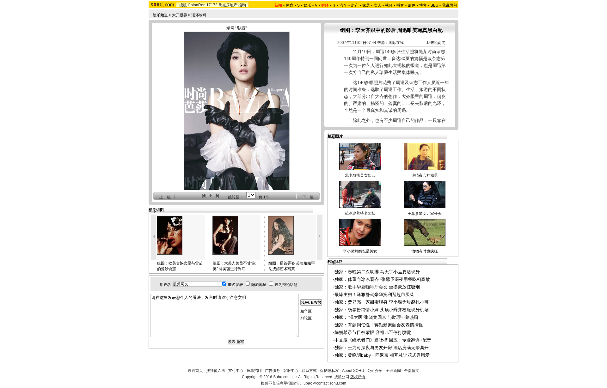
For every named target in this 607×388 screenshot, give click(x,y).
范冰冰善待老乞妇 (360, 213)
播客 (400, 5)
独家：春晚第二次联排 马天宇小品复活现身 (377, 271)
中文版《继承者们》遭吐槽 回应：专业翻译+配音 (382, 340)
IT (334, 5)
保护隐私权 (329, 370)
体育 (289, 5)
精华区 (306, 311)
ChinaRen (196, 5)
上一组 (165, 197)
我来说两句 (435, 42)
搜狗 (242, 5)
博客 (423, 5)
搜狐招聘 (254, 370)
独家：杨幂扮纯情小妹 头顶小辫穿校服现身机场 (381, 309)
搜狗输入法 (215, 370)
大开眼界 (179, 15)
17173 (212, 5)
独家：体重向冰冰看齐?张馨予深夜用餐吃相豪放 (382, 279)
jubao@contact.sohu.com (324, 383)
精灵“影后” (236, 28)
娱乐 (307, 5)
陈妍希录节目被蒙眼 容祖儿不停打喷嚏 (372, 332)
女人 (377, 5)
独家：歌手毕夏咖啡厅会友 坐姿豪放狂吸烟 (377, 286)
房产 (355, 5)
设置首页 (195, 370)
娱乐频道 (160, 15)
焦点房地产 (227, 5)
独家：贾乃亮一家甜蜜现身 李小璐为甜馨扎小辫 (381, 302)
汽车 (343, 5)
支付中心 (235, 370)
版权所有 (357, 377)
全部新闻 (393, 370)
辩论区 (306, 318)
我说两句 (449, 5)
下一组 (308, 197)
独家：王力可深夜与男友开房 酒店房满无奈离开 (381, 347)
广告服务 (272, 370)
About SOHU (353, 370)
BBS (434, 5)
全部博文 (411, 370)
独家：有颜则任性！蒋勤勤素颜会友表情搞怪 (378, 324)
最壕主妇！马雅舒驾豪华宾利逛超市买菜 (374, 294)
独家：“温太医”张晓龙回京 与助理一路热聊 (376, 317)
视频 (389, 5)
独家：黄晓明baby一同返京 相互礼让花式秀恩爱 (382, 355)
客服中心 (290, 370)
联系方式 (309, 370)
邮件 (411, 5)
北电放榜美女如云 (360, 175)
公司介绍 (375, 370)
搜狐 (183, 5)
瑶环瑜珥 (198, 15)
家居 (366, 5)
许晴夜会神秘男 (424, 175)
